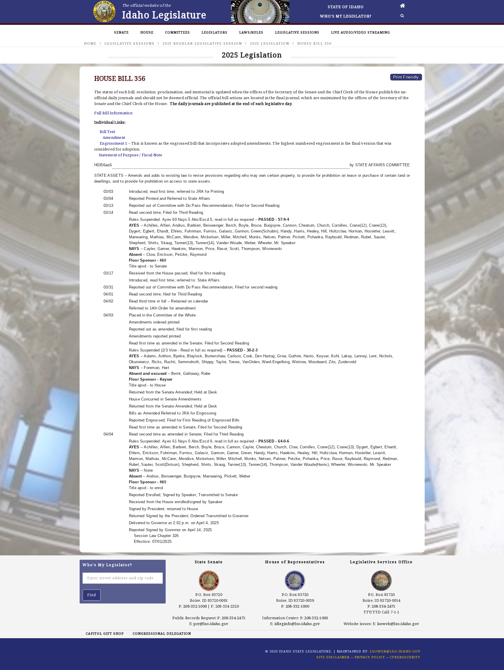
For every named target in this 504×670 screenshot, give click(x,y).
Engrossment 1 (113, 143)
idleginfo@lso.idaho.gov (297, 623)
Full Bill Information (113, 113)
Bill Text (107, 131)
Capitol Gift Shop (105, 633)
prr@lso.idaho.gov (210, 623)
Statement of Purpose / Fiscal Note (130, 155)
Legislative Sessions (297, 32)
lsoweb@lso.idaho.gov (398, 623)
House (146, 32)
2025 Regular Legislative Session (202, 43)
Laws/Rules (251, 32)
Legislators (215, 32)
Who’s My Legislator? (346, 16)
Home (90, 43)
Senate (121, 32)
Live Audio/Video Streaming (360, 32)
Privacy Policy (369, 657)
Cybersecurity (405, 657)
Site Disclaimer (333, 657)
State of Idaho (346, 6)
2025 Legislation (269, 43)
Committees (177, 32)
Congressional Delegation (162, 633)
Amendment (114, 137)
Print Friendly (406, 77)
